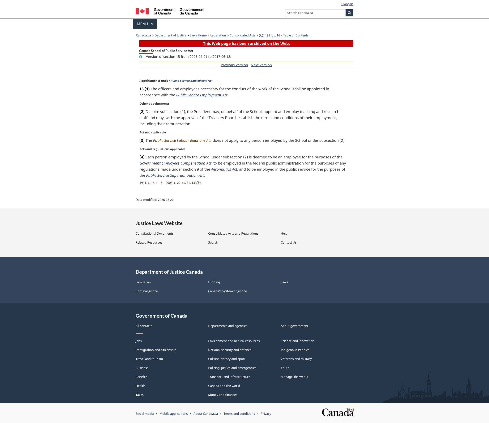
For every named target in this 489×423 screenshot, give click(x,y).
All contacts (144, 326)
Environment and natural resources (234, 341)
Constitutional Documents (155, 233)
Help (284, 233)
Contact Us (289, 242)
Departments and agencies (227, 326)
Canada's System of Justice (227, 291)
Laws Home (198, 35)
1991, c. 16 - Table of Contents (284, 35)
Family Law (143, 282)
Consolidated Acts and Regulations (233, 233)
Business (142, 368)
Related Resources (149, 242)
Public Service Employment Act (191, 80)
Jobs (139, 341)
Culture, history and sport (226, 359)
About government (294, 326)
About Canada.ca (205, 414)
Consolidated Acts (243, 35)
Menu (143, 23)
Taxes (140, 395)
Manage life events (294, 377)
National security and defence (229, 350)
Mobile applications (173, 414)
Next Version (261, 65)
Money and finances (222, 395)
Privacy (266, 414)
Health (140, 386)
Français (347, 4)
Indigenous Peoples (295, 350)
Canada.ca (143, 35)
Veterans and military (296, 359)
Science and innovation (297, 341)
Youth (285, 368)
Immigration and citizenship (156, 350)
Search (213, 242)
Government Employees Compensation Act (175, 163)
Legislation (218, 35)
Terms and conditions (239, 414)
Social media (145, 414)
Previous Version (234, 65)
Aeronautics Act (224, 169)
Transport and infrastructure (229, 377)
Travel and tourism (149, 359)
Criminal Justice (147, 291)
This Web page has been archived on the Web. (246, 43)
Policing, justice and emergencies (232, 368)
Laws (284, 282)
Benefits (141, 377)
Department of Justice (170, 35)
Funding (214, 282)
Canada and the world (224, 386)
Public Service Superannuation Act (175, 175)
